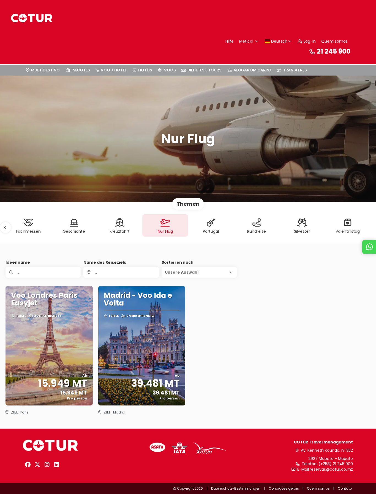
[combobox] (121, 272)
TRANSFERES (295, 70)
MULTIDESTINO (45, 70)
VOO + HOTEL (114, 70)
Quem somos (334, 41)
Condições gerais (284, 488)
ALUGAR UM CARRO (252, 70)
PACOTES (81, 70)
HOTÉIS (145, 70)
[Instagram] (46, 464)
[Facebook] (27, 464)
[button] (5, 227)
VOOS (170, 70)
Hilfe (229, 41)
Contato (345, 488)
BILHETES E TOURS (204, 70)
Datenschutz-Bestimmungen (235, 488)
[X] (37, 464)
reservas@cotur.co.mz (331, 469)
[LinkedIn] (56, 464)
